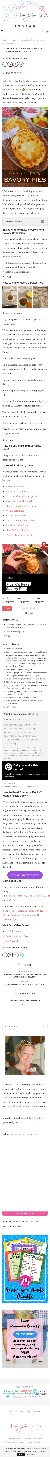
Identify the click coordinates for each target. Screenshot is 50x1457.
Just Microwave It (14, 931)
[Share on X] (10, 64)
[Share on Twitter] (25, 965)
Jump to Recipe (13, 73)
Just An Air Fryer (13, 940)
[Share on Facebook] (5, 64)
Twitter (30, 895)
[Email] (34, 26)
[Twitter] (19, 26)
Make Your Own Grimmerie (19, 501)
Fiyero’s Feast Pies (14, 486)
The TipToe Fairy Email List (24, 1133)
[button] (4, 1002)
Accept (21, 1454)
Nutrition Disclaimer (32, 1438)
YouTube (11, 900)
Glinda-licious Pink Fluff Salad (20, 506)
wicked (14, 40)
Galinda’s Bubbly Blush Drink (20, 520)
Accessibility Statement (16, 1442)
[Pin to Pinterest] (28, 965)
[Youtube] (30, 26)
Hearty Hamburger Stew (34, 247)
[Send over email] (21, 64)
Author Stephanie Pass (16, 936)
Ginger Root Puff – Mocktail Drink (25, 1000)
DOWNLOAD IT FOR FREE (25, 875)
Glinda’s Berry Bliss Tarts (18, 530)
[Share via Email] (30, 965)
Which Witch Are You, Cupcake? (21, 496)
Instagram (10, 895)
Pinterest (10, 777)
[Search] (43, 31)
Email (37, 1118)
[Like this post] (20, 965)
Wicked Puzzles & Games (18, 491)
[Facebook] (15, 26)
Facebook (21, 895)
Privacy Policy (15, 1438)
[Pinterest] (26, 26)
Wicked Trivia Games (16, 515)
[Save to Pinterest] (15, 64)
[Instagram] (23, 26)
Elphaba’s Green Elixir (16, 525)
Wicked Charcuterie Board (18, 535)
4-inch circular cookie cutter (32, 334)
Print (7, 609)
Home (4, 40)
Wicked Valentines (14, 510)
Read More (30, 1454)
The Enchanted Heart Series (20, 1106)
